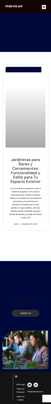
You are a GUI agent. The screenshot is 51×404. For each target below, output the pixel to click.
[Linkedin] (36, 385)
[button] (44, 7)
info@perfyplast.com (35, 391)
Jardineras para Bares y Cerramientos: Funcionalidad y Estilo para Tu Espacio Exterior (25, 170)
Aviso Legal (20, 384)
